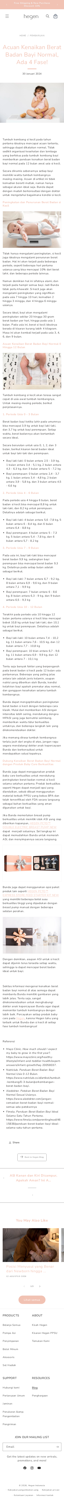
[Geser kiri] (24, 1286)
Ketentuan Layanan (23, 1495)
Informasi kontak (44, 1495)
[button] (7, 16)
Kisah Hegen (39, 1325)
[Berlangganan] (57, 1447)
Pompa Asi (9, 1333)
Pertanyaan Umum (14, 1395)
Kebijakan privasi (51, 1490)
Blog (35, 1387)
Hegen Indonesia (36, 1485)
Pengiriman (9, 1424)
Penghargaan (40, 1395)
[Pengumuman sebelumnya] (6, 5)
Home (23, 35)
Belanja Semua (11, 1325)
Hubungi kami (11, 1387)
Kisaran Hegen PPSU (44, 1333)
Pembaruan (37, 35)
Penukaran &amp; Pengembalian (13, 1414)
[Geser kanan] (40, 1286)
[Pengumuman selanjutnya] (57, 5)
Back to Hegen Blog (34, 1157)
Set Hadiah (9, 1365)
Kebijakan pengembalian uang (23, 1490)
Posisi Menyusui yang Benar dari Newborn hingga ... (30, 1269)
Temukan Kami (40, 1341)
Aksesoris (8, 1357)
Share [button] (16, 1142)
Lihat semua (32, 1300)
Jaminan (7, 1403)
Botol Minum (10, 1349)
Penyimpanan (11, 1341)
